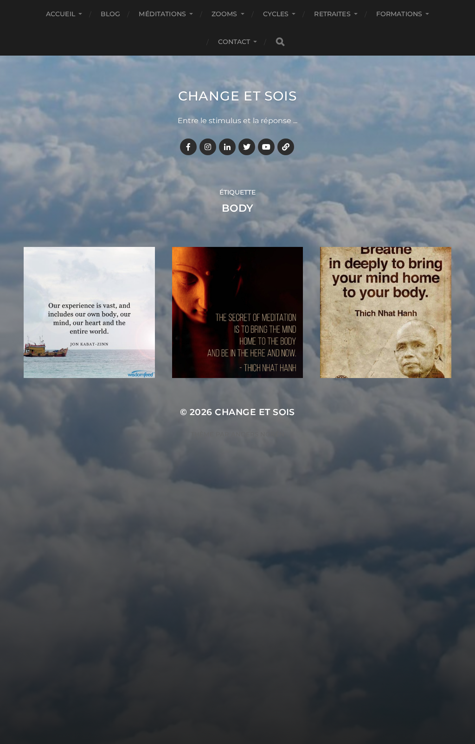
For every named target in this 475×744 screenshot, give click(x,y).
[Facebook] (188, 147)
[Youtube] (266, 147)
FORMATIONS (399, 14)
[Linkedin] (227, 147)
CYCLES (276, 14)
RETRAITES (332, 14)
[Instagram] (207, 147)
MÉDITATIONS (162, 14)
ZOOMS (225, 14)
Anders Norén (257, 434)
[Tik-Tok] (285, 147)
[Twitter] (246, 147)
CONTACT (234, 42)
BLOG (111, 14)
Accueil (60, 14)
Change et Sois (237, 96)
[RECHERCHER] (280, 42)
